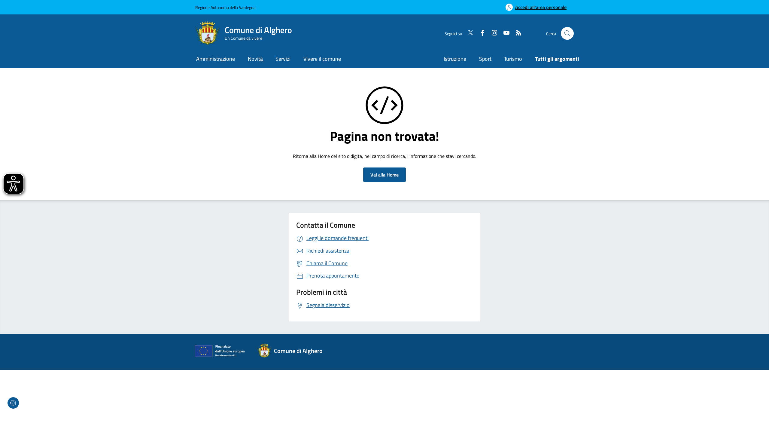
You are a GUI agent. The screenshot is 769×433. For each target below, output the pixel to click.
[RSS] (516, 33)
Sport (485, 59)
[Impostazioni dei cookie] (13, 403)
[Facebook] (480, 33)
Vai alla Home (384, 174)
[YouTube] (504, 33)
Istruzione (455, 59)
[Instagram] (492, 33)
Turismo (513, 59)
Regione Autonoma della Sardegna (225, 7)
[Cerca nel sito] (567, 33)
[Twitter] (468, 33)
